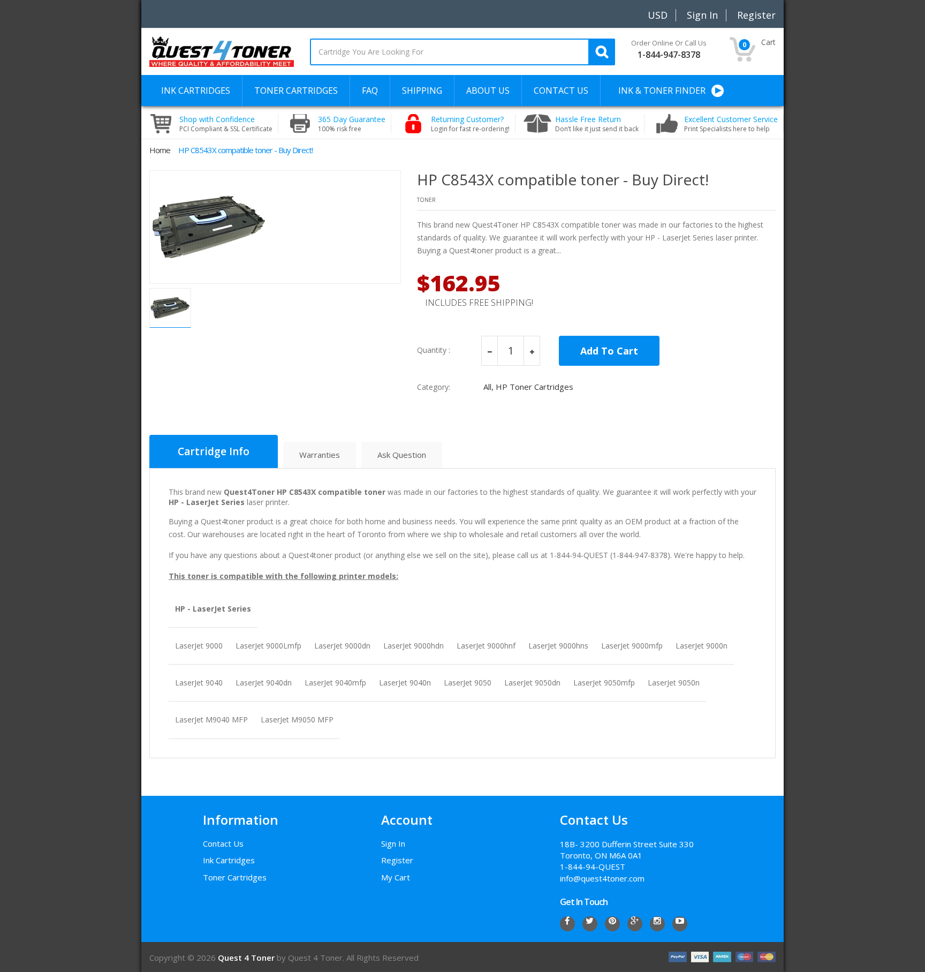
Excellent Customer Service (731, 123)
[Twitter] (589, 923)
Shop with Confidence (225, 123)
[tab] (213, 451)
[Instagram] (657, 923)
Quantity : (433, 350)
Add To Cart (609, 350)
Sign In (393, 843)
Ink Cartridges (229, 860)
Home (159, 150)
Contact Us (223, 843)
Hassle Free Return (597, 123)
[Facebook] (567, 923)
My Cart (395, 877)
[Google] (634, 923)
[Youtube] (679, 923)
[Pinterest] (612, 923)
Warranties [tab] (319, 454)
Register (397, 860)
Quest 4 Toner (247, 957)
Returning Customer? (470, 123)
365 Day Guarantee (351, 123)
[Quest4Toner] (221, 51)
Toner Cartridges (235, 877)
